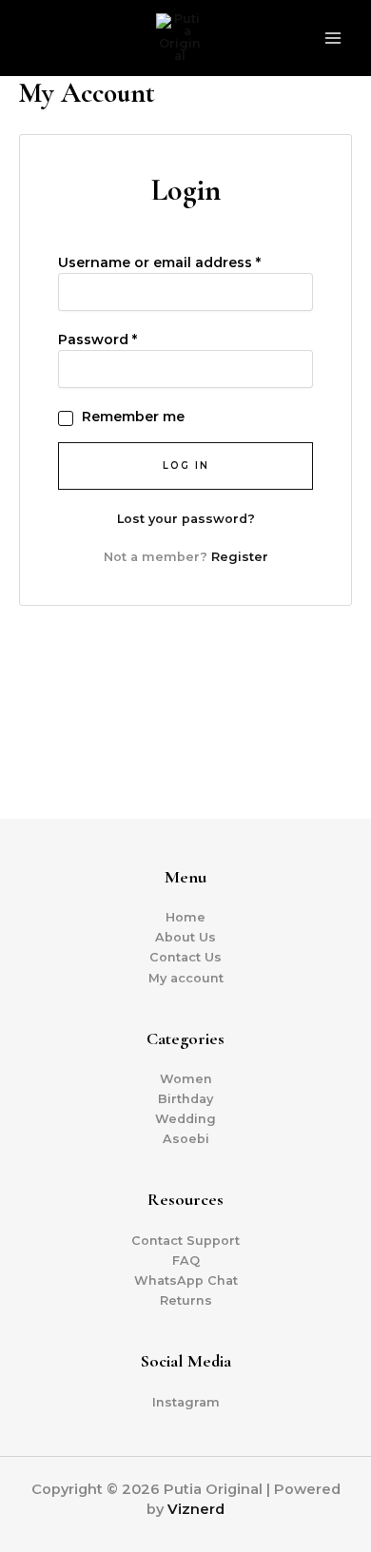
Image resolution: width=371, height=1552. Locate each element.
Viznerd (196, 1509)
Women (186, 1079)
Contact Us (185, 957)
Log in (186, 465)
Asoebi (186, 1139)
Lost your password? (186, 519)
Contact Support (185, 1240)
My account (186, 978)
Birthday (185, 1099)
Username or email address (159, 262)
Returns (186, 1300)
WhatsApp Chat (186, 1280)
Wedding (185, 1119)
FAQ (186, 1260)
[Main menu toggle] (333, 37)
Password (97, 339)
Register (239, 557)
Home (185, 917)
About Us (185, 937)
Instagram (186, 1402)
